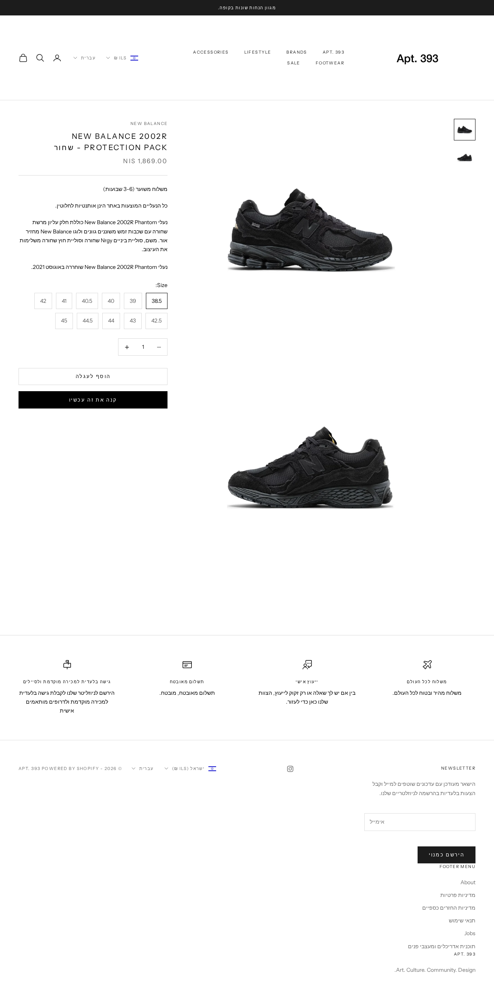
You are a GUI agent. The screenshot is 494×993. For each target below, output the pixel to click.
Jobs (469, 933)
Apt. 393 (333, 52)
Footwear (330, 63)
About (467, 882)
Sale (293, 63)
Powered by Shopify (70, 768)
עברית (88, 58)
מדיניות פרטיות (457, 895)
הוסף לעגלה (93, 376)
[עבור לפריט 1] (464, 129)
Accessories (210, 52)
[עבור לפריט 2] (464, 157)
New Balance (148, 123)
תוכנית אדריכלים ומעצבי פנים (441, 946)
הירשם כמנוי (446, 854)
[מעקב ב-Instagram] (290, 769)
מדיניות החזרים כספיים (448, 907)
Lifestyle (257, 52)
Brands (296, 52)
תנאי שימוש (462, 920)
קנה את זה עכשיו (93, 400)
